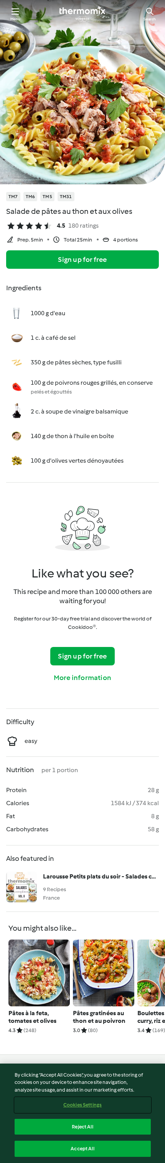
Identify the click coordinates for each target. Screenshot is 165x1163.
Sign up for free (82, 259)
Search (150, 19)
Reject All (82, 1127)
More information (82, 677)
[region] (82, 1113)
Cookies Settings (82, 1105)
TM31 (66, 196)
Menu (15, 19)
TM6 (30, 196)
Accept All (82, 1148)
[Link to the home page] (82, 14)
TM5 (47, 196)
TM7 (13, 196)
